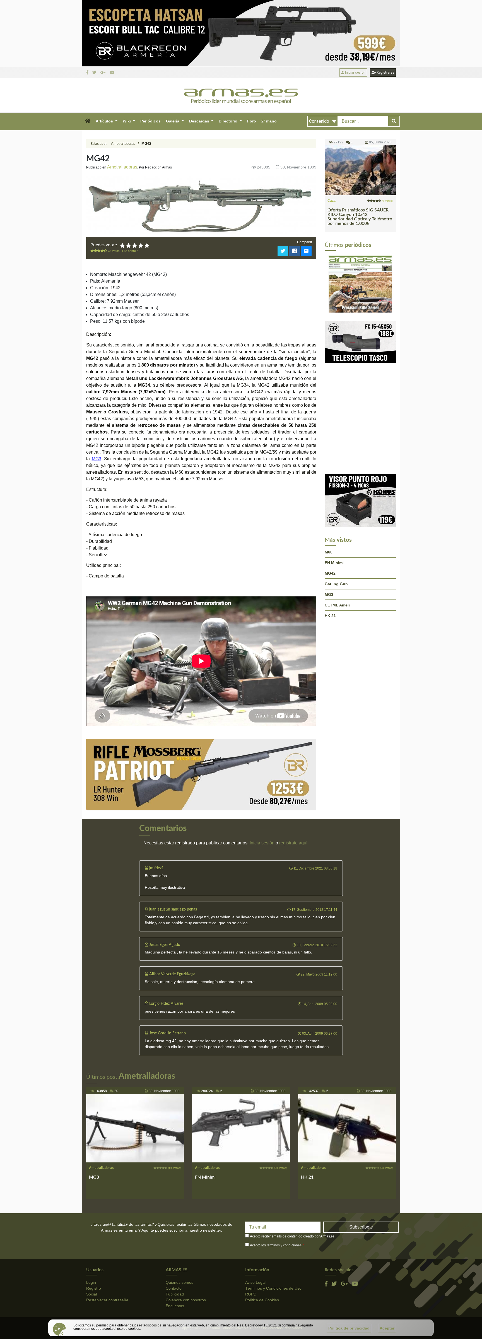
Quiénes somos (179, 1282)
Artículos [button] (105, 121)
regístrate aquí (293, 843)
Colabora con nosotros (186, 1300)
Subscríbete (361, 1227)
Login (91, 1282)
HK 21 (330, 615)
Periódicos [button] (150, 121)
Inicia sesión (262, 843)
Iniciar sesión (354, 72)
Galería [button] (173, 121)
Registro (93, 1288)
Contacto (174, 1288)
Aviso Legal (255, 1282)
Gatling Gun (336, 584)
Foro (251, 121)
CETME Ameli (337, 605)
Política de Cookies (262, 1300)
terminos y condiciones (284, 1245)
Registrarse (385, 72)
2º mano (269, 121)
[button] (87, 121)
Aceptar (387, 1328)
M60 (328, 552)
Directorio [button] (228, 121)
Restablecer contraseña (107, 1300)
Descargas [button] (199, 121)
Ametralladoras (123, 143)
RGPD (250, 1294)
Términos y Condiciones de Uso (273, 1288)
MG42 (330, 573)
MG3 (96, 458)
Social (91, 1294)
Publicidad (175, 1294)
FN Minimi (334, 562)
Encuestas (175, 1306)
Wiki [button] (127, 121)
